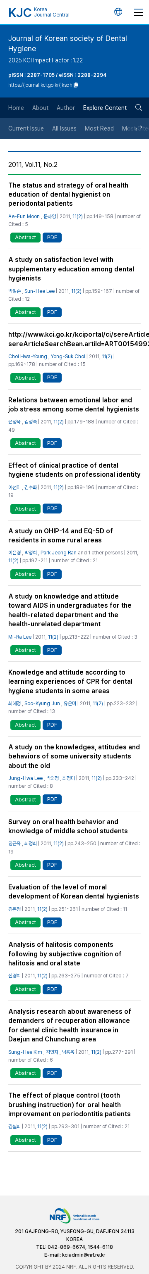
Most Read (99, 128)
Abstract (25, 237)
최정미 (68, 778)
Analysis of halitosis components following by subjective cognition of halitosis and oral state (65, 954)
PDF (52, 237)
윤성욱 (14, 422)
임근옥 (14, 843)
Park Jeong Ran (59, 553)
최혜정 (14, 703)
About (40, 108)
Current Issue (26, 128)
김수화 (30, 487)
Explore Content (105, 108)
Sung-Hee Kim (25, 1052)
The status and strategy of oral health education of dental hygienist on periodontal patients (68, 194)
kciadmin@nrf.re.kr (83, 1255)
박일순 (14, 291)
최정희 (30, 843)
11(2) (77, 216)
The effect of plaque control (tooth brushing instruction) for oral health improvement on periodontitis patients (69, 1104)
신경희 (14, 976)
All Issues (64, 128)
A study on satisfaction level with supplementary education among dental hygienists (71, 269)
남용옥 (68, 1052)
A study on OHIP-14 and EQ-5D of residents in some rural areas (60, 535)
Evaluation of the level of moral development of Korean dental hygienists (73, 891)
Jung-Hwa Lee (25, 778)
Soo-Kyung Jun (42, 703)
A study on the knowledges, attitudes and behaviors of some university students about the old (74, 756)
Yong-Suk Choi (68, 356)
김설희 (14, 1126)
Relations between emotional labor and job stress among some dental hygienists (73, 404)
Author (66, 108)
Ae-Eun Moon (24, 216)
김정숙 (30, 422)
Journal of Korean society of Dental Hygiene (67, 43)
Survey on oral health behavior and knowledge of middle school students (68, 826)
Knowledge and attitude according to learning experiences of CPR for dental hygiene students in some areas (70, 681)
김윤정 (14, 909)
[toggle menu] (138, 12)
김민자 (52, 1052)
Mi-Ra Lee (19, 637)
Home (16, 108)
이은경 (14, 553)
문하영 (49, 216)
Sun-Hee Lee (39, 291)
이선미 (14, 487)
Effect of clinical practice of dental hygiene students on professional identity (74, 469)
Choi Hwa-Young (27, 356)
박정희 (30, 553)
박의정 (52, 778)
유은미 (70, 703)
